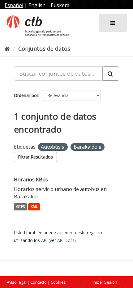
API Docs (66, 240)
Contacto (38, 282)
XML (34, 207)
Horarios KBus (31, 179)
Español (14, 5)
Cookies (58, 282)
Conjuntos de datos (44, 48)
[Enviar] (110, 73)
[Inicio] (7, 48)
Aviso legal (16, 282)
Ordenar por (26, 95)
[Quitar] (63, 147)
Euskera (60, 5)
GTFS (20, 207)
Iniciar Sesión (104, 282)
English (36, 5)
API (44, 240)
